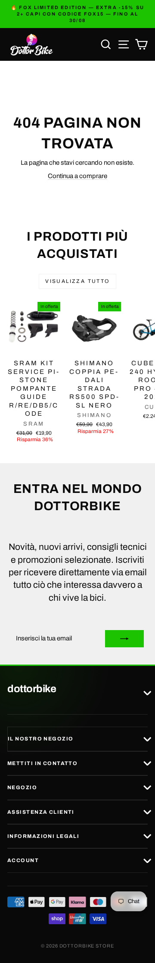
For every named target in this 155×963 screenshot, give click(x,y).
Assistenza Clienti (40, 812)
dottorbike (31, 689)
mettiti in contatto (42, 763)
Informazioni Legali (43, 836)
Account (23, 860)
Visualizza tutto (77, 281)
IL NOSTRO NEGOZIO (40, 739)
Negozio (22, 787)
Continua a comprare (77, 176)
